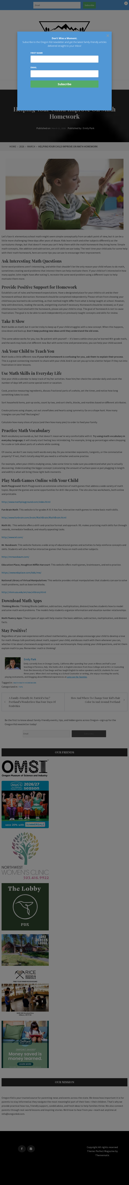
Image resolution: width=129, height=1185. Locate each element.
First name (37, 52)
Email (34, 67)
